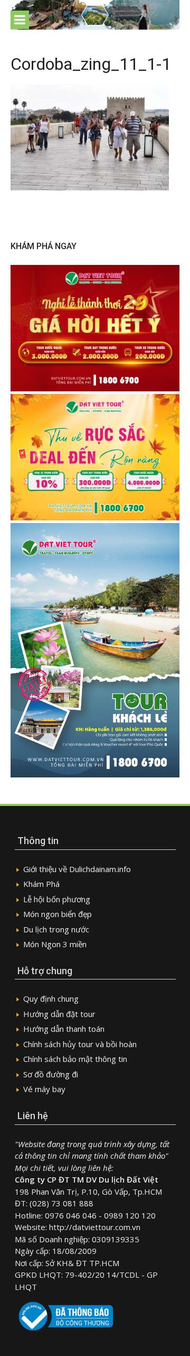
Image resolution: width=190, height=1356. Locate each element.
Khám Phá (41, 883)
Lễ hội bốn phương (56, 899)
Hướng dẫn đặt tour (59, 1014)
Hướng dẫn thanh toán (63, 1028)
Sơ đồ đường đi (50, 1074)
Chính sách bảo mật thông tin (75, 1058)
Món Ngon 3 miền (55, 944)
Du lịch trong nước (56, 929)
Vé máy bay (44, 1089)
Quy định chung (51, 998)
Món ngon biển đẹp (57, 914)
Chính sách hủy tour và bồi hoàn (80, 1044)
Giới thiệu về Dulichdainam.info (77, 869)
